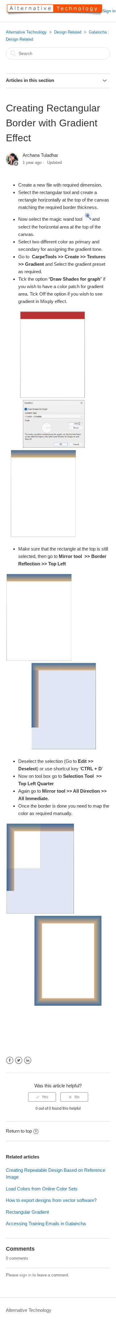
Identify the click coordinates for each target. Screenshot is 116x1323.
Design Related (67, 32)
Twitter (19, 1060)
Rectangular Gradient (27, 1212)
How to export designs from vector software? (51, 1200)
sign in (25, 1275)
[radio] (42, 1097)
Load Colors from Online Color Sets (42, 1188)
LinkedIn (28, 1060)
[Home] (54, 14)
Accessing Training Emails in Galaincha (46, 1223)
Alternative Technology (26, 32)
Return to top (19, 1131)
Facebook (10, 1060)
